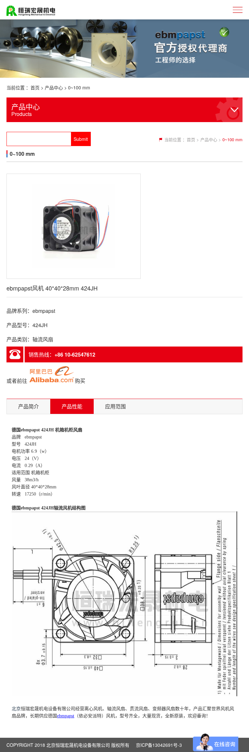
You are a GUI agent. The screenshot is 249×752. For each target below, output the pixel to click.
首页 (35, 87)
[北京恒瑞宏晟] (30, 9)
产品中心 (54, 87)
